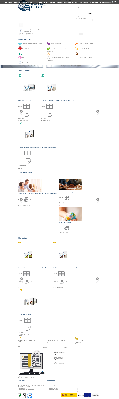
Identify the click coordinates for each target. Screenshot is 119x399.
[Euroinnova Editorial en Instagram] (77, 391)
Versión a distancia (26, 205)
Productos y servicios (53, 388)
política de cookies (109, 2)
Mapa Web (20, 376)
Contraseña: (77, 7)
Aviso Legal (46, 376)
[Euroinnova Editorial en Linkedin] (77, 389)
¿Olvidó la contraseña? (80, 13)
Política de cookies (54, 376)
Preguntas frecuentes (53, 389)
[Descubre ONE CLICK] (31, 362)
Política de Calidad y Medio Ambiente (26, 377)
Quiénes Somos (52, 385)
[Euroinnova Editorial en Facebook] (77, 388)
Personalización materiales (54, 383)
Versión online (25, 120)
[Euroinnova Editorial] (32, 5)
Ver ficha (20, 120)
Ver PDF (20, 341)
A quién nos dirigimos (53, 386)
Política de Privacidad (38, 376)
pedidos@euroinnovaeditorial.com (26, 389)
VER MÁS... (20, 168)
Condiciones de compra (29, 376)
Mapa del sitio (52, 391)
